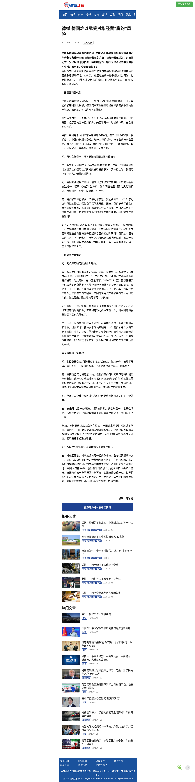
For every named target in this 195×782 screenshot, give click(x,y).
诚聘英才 (100, 761)
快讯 (72, 14)
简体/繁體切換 (184, 4)
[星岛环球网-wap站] (76, 5)
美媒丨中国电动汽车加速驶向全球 (100, 564)
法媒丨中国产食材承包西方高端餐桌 (101, 593)
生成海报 (88, 42)
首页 (64, 14)
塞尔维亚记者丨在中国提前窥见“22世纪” (103, 536)
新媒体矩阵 (101, 764)
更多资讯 (97, 507)
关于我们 (64, 761)
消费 (120, 14)
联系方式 (118, 761)
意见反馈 (64, 764)
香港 (88, 14)
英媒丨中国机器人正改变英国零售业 (101, 579)
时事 (80, 14)
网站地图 (82, 761)
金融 (112, 14)
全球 (104, 14)
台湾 (96, 14)
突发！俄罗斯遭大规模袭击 (96, 614)
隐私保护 (82, 764)
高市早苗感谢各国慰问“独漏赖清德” (101, 698)
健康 (128, 14)
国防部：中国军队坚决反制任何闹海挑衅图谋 (106, 628)
